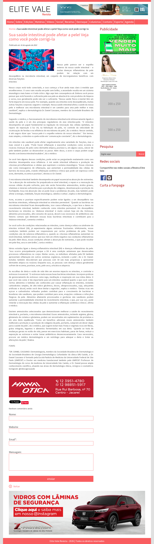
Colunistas (95, 22)
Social (59, 22)
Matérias (40, 22)
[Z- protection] (77, 533)
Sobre (19, 22)
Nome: (12, 414)
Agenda (129, 22)
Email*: (13, 439)
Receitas (69, 22)
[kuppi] (119, 53)
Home (10, 22)
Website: (13, 427)
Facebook (103, 177)
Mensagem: (15, 452)
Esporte (118, 22)
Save (26, 403)
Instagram (109, 177)
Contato (107, 22)
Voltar (16, 486)
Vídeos (50, 22)
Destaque (81, 22)
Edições (28, 22)
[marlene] (110, 89)
